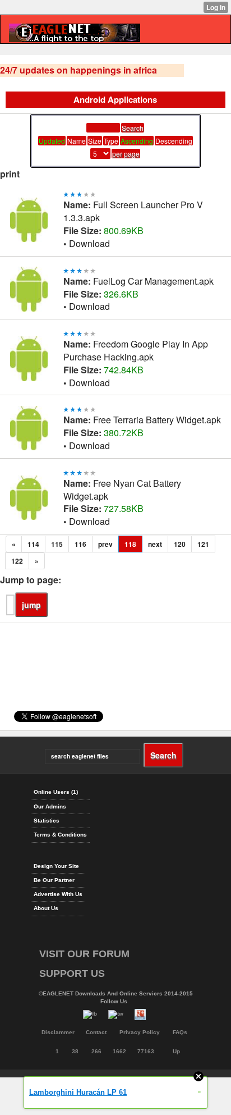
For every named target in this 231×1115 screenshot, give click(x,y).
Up (176, 1051)
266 (96, 1051)
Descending (173, 140)
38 (75, 1051)
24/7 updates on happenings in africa (78, 70)
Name (76, 140)
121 (203, 544)
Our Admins (50, 806)
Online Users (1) (56, 792)
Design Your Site (56, 866)
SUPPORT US (72, 973)
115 (57, 544)
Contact (96, 1032)
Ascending (137, 140)
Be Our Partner (54, 880)
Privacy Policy (139, 1032)
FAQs (180, 1032)
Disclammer (58, 1032)
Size (94, 140)
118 (130, 544)
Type (111, 140)
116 (80, 544)
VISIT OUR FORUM (84, 953)
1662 (119, 1051)
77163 (145, 1051)
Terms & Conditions (60, 834)
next (155, 544)
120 (180, 544)
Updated (52, 140)
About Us (46, 908)
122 (17, 561)
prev (105, 544)
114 (33, 544)
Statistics (46, 820)
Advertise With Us (58, 894)
